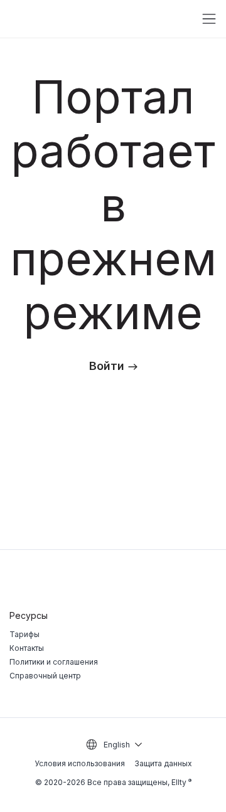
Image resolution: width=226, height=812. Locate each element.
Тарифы (24, 634)
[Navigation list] (209, 18)
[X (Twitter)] (185, 580)
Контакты (26, 648)
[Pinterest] (211, 580)
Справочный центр (45, 675)
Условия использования (80, 763)
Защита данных (163, 763)
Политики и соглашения (53, 662)
